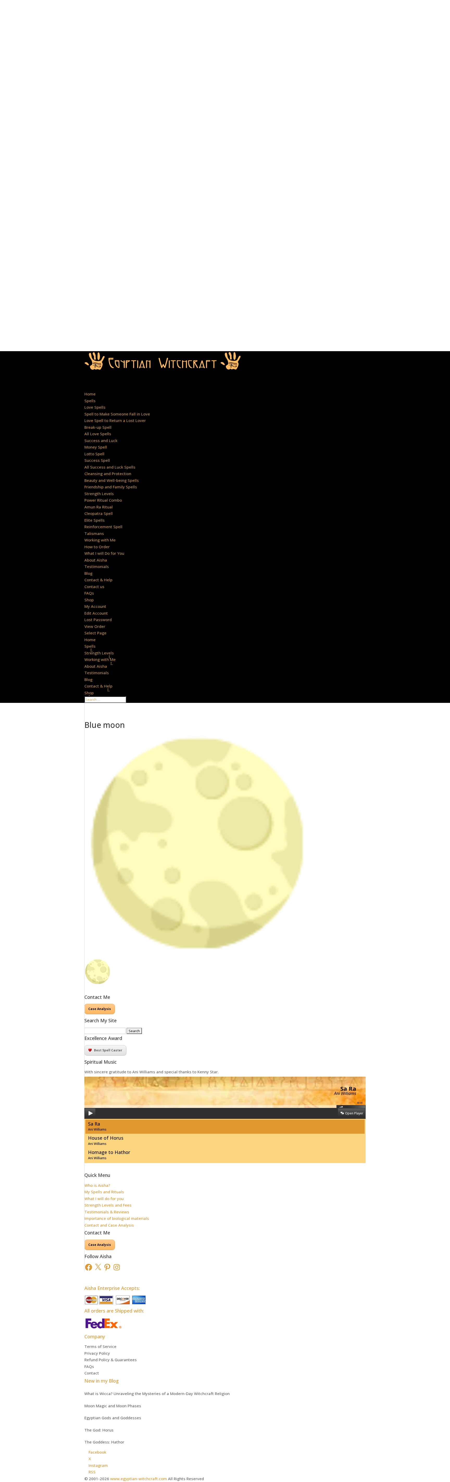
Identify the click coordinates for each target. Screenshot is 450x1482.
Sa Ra (97, 1126)
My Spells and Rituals (104, 1191)
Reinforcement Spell (103, 526)
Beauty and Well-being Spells (111, 480)
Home (90, 393)
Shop (89, 692)
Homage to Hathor (109, 1154)
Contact (91, 1373)
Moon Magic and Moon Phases (112, 1405)
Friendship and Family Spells (110, 486)
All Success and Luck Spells (109, 467)
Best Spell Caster (108, 1050)
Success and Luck (100, 440)
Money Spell (95, 447)
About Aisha (95, 666)
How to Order (97, 546)
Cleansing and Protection (107, 473)
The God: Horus (99, 1430)
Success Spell (97, 460)
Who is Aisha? (97, 1185)
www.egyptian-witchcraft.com (138, 1478)
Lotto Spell (94, 453)
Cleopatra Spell (98, 513)
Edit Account (96, 613)
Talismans (94, 533)
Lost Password (98, 619)
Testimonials (96, 566)
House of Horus (105, 1140)
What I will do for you (104, 1198)
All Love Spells (97, 433)
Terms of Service (100, 1346)
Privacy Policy (97, 1353)
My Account (95, 606)
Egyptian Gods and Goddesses (112, 1417)
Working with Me (100, 659)
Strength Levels (99, 652)
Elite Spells (94, 520)
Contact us (94, 586)
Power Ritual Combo (103, 500)
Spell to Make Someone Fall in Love (117, 414)
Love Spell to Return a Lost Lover (115, 420)
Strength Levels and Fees (108, 1205)
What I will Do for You (104, 553)
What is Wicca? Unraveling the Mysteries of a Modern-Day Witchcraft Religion (157, 1393)
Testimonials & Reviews (106, 1211)
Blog (88, 573)
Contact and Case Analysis (109, 1225)
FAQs (89, 593)
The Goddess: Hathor (104, 1442)
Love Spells (94, 407)
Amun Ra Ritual (98, 506)
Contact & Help (98, 686)
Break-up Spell (97, 427)
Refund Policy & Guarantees (110, 1359)
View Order (94, 626)
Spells (90, 400)
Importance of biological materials (116, 1218)
